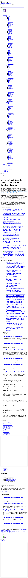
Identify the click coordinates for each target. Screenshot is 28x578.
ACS (9, 68)
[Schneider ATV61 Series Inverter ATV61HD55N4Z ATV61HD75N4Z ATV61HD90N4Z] (8, 321)
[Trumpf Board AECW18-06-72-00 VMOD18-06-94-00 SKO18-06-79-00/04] (15, 299)
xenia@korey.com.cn (10, 480)
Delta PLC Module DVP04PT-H (12, 329)
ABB (9, 51)
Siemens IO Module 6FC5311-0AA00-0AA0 (13, 291)
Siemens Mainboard (7, 427)
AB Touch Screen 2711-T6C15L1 (13, 280)
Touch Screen (6, 532)
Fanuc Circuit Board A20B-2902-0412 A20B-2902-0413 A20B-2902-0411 (12, 230)
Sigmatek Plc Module (7, 428)
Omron (9, 26)
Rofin (9, 74)
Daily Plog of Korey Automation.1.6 (12, 336)
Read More (5, 217)
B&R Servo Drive (7, 422)
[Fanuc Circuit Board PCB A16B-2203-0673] (14, 221)
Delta (9, 19)
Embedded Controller (22, 191)
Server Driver (8, 16)
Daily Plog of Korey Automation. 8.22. (13, 497)
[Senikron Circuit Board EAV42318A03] (11, 232)
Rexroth (10, 29)
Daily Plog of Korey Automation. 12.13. (13, 371)
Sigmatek (10, 61)
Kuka (9, 148)
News (4, 166)
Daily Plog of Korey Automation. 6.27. (13, 510)
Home (4, 13)
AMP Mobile (7, 530)
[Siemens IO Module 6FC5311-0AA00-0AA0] (15, 288)
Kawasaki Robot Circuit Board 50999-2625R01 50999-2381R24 (13, 254)
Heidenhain (10, 104)
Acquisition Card (6, 433)
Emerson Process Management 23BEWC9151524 (12, 286)
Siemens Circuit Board (7, 425)
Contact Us (5, 171)
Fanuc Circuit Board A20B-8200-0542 (12, 241)
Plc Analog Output (14, 191)
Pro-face (10, 123)
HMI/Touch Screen (10, 114)
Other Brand (10, 33)
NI (8, 58)
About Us (5, 164)
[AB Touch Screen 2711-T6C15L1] (15, 277)
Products (5, 15)
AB (9, 17)
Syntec (9, 87)
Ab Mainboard (6, 432)
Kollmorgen (10, 22)
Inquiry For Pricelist (5, 491)
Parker (9, 95)
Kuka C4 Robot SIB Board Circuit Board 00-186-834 (12, 248)
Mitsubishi (10, 24)
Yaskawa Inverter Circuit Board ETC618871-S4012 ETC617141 (14, 214)
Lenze (9, 23)
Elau (9, 69)
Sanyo (9, 108)
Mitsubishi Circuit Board (8, 426)
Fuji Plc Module (6, 429)
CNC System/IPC (9, 79)
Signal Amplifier (6, 430)
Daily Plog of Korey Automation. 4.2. (13, 358)
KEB (9, 55)
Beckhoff (10, 81)
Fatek (9, 135)
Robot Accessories (9, 144)
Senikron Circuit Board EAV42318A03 (11, 235)
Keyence (10, 157)
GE (9, 136)
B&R (9, 18)
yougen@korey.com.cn (6, 3)
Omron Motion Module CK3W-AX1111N (13, 273)
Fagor (9, 82)
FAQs (4, 170)
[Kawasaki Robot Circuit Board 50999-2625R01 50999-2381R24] (14, 252)
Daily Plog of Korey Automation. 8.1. (13, 503)
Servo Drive (3, 531)
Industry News (9, 169)
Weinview (10, 127)
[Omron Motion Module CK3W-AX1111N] (15, 271)
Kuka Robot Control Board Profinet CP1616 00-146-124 (15, 318)
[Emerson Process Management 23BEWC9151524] (13, 283)
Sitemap (2, 530)
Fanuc (9, 20)
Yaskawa (10, 32)
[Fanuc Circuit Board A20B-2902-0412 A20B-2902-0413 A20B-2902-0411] (14, 227)
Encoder (7, 102)
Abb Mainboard (4, 192)
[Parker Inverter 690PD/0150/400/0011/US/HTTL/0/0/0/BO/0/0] (15, 304)
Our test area (8, 165)
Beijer (9, 117)
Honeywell (10, 137)
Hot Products (23, 529)
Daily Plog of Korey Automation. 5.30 (13, 517)
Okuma (9, 25)
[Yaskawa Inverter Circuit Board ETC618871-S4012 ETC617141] (14, 210)
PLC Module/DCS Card (11, 129)
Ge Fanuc (10, 121)
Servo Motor (8, 34)
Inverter (7, 89)
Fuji (9, 54)
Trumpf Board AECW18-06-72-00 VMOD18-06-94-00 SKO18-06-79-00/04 (15, 302)
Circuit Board (8, 48)
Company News (9, 167)
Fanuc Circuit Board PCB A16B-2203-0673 (12, 223)
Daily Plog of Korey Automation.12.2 (13, 349)
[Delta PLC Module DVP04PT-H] (14, 327)
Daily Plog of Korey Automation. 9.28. (13, 364)
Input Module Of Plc (11, 192)
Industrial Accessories (10, 153)
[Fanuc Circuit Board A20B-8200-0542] (14, 239)
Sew (9, 97)
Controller (8, 65)
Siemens (10, 30)
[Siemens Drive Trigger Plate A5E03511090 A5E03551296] (15, 265)
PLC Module (12, 532)
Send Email (3, 540)
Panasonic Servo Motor (8, 423)
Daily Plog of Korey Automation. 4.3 (13, 523)
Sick (9, 109)
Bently (9, 156)
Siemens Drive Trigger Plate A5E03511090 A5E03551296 (15, 267)
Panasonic (10, 27)
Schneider (10, 31)
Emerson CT (11, 92)
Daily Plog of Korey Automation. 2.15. (13, 343)
